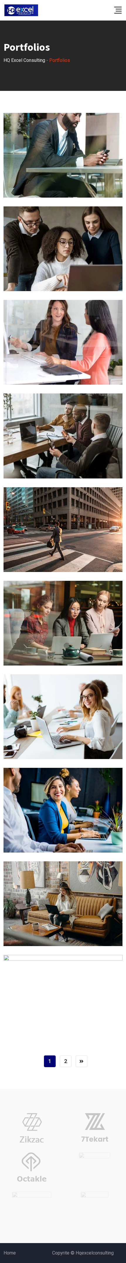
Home (10, 1253)
